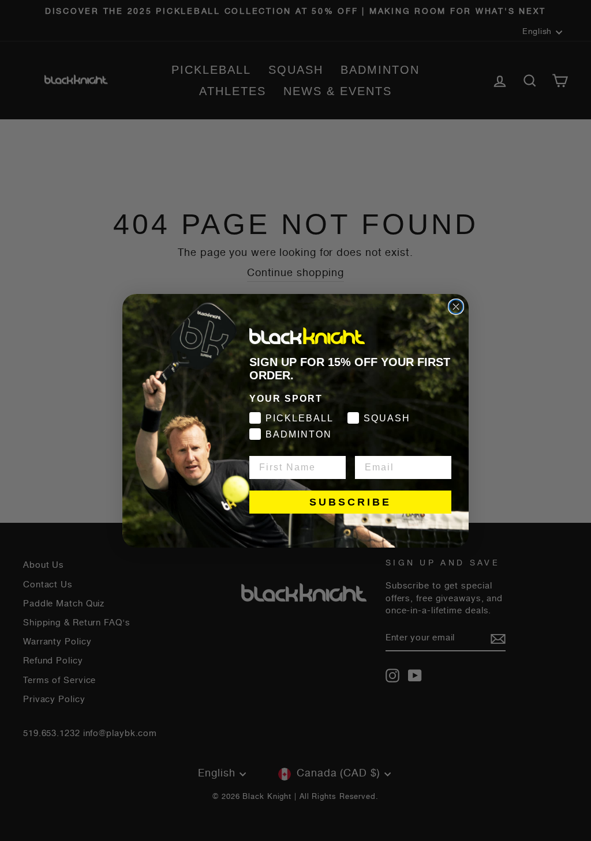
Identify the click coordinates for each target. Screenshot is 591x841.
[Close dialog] (456, 307)
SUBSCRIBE (350, 502)
